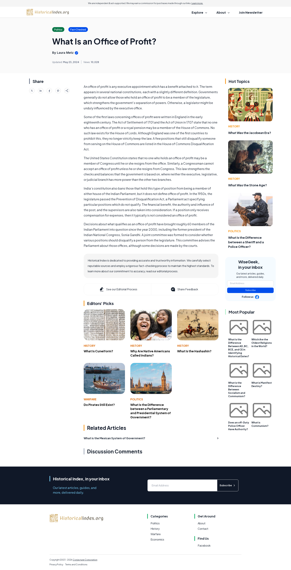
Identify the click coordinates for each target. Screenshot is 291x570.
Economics (157, 539)
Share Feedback (187, 289)
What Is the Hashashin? (194, 351)
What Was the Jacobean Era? (249, 133)
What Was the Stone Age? (247, 185)
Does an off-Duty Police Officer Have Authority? (238, 426)
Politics (136, 399)
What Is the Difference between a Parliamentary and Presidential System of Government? (150, 411)
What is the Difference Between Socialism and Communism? (236, 389)
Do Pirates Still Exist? (99, 405)
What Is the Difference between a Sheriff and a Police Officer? (246, 242)
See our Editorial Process (121, 289)
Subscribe (250, 290)
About (201, 523)
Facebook (204, 545)
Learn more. (197, 3)
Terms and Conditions (76, 564)
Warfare (90, 399)
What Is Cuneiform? (98, 351)
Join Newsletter (251, 12)
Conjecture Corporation (85, 560)
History (89, 345)
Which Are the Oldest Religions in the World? (261, 343)
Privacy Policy (56, 564)
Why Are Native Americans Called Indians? (150, 353)
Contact (203, 528)
